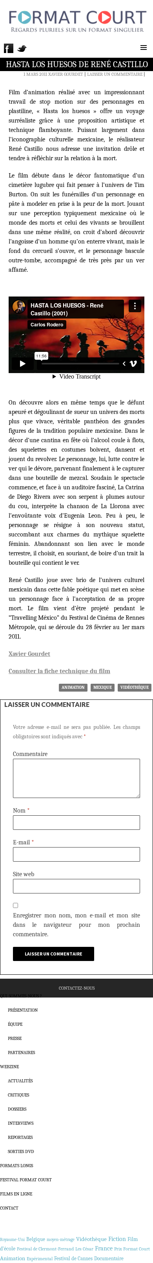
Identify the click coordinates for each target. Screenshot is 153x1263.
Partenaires (21, 1052)
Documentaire (109, 1258)
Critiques (18, 1095)
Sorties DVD (21, 1151)
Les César (84, 1249)
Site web (23, 874)
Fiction (117, 1239)
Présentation (23, 1010)
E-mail (23, 842)
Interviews (20, 1123)
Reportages (20, 1137)
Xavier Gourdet (65, 74)
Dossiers (17, 1109)
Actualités (20, 1081)
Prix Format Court (132, 1249)
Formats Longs (16, 1165)
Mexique (102, 687)
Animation (73, 687)
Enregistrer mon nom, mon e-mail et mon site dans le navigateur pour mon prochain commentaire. (76, 925)
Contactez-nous (77, 988)
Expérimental (40, 1258)
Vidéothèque (134, 687)
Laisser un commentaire (114, 74)
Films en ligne (16, 1194)
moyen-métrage (61, 1239)
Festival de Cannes (73, 1258)
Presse (15, 1038)
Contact (9, 1208)
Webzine (9, 1066)
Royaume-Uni (12, 1239)
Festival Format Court (26, 1179)
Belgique (35, 1239)
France (104, 1248)
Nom (21, 810)
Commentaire (30, 754)
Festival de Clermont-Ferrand (45, 1249)
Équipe (15, 1024)
